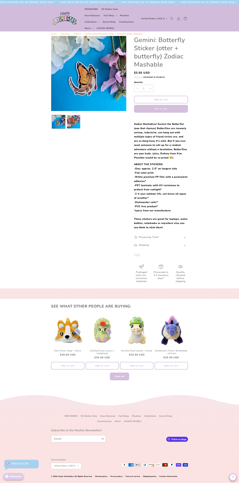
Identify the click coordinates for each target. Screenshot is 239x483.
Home (54, 34)
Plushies (136, 415)
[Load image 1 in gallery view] (58, 122)
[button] (110, 15)
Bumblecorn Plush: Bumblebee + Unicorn (171, 352)
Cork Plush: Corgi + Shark (67, 350)
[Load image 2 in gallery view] (73, 122)
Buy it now (161, 108)
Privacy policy (116, 476)
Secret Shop (165, 415)
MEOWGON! (71, 415)
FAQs (137, 254)
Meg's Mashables (66, 476)
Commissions (104, 421)
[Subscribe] (102, 438)
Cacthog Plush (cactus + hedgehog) (102, 352)
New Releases (107, 415)
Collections (150, 415)
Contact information (168, 476)
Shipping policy (150, 476)
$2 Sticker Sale (89, 415)
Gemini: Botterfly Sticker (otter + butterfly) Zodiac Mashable (113, 34)
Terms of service (132, 476)
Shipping (138, 77)
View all (119, 376)
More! (118, 421)
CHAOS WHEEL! (133, 421)
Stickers (77, 34)
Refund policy (101, 476)
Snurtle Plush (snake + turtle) (136, 350)
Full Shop (65, 34)
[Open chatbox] (233, 477)
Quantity (138, 82)
